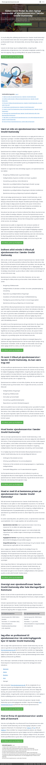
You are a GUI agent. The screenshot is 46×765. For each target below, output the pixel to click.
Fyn (34, 728)
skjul (17, 94)
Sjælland (3, 730)
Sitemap (38, 763)
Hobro (5, 672)
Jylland (29, 728)
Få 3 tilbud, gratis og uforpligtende (23, 24)
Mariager (6, 669)
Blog (35, 763)
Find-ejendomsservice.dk (10, 2)
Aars (4, 678)
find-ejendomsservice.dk (8, 650)
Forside (25, 763)
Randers (5, 675)
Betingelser (43, 763)
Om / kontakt (30, 763)
